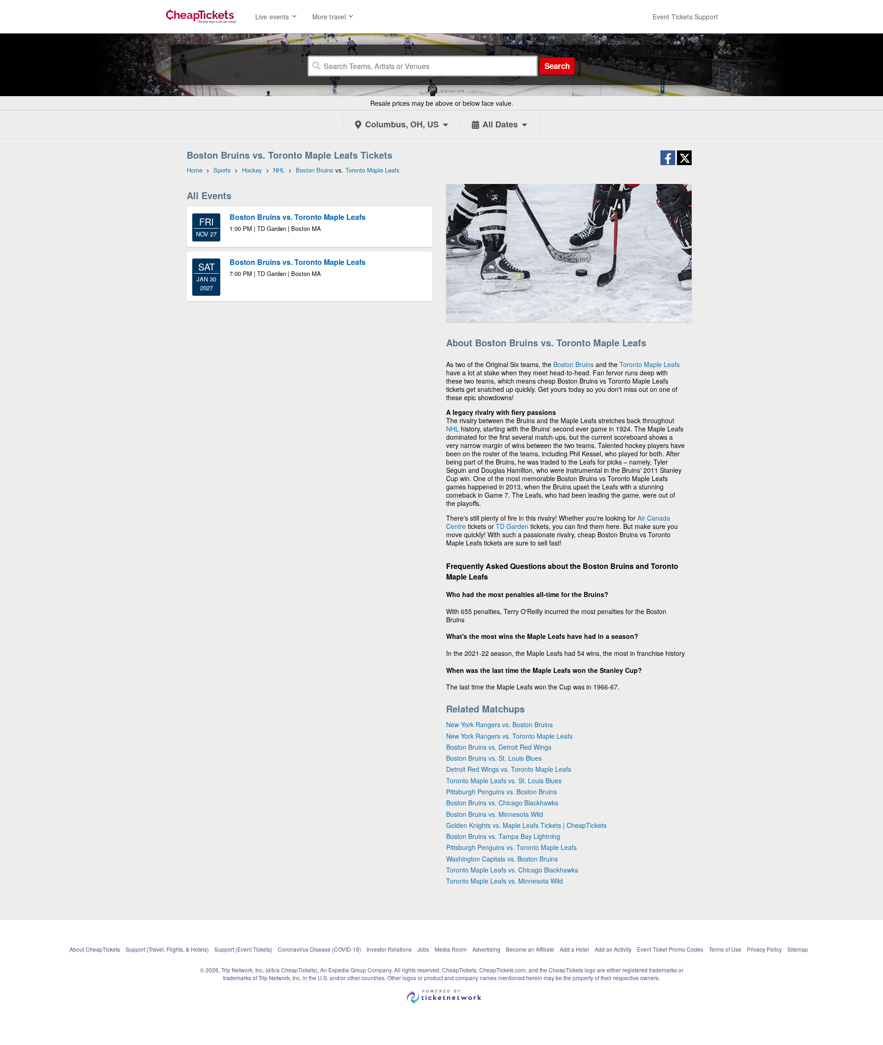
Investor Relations (389, 949)
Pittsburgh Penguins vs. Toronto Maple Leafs (511, 847)
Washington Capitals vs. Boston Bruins (502, 858)
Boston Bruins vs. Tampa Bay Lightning (503, 836)
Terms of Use (725, 949)
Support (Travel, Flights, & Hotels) (167, 949)
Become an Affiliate (530, 949)
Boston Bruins (573, 364)
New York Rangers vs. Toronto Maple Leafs (509, 736)
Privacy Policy (764, 949)
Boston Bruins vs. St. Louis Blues (494, 758)
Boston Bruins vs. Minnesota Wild (494, 814)
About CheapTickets (94, 949)
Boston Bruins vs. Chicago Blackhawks (502, 802)
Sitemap (797, 949)
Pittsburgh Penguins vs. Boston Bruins (501, 791)
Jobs (423, 949)
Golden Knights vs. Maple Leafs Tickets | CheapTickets (526, 825)
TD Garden (512, 526)
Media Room (451, 949)
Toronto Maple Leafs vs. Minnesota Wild (504, 880)
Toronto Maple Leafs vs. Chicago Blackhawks (512, 869)
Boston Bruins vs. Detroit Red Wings (498, 747)
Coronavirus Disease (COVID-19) (319, 949)
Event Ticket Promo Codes (670, 949)
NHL (452, 428)
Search (557, 65)
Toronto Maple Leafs (649, 364)
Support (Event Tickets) (243, 949)
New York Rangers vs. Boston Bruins (499, 724)
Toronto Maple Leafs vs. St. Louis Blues (504, 780)
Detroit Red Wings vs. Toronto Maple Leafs (508, 769)
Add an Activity (613, 949)
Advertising (486, 949)
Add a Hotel (574, 949)
